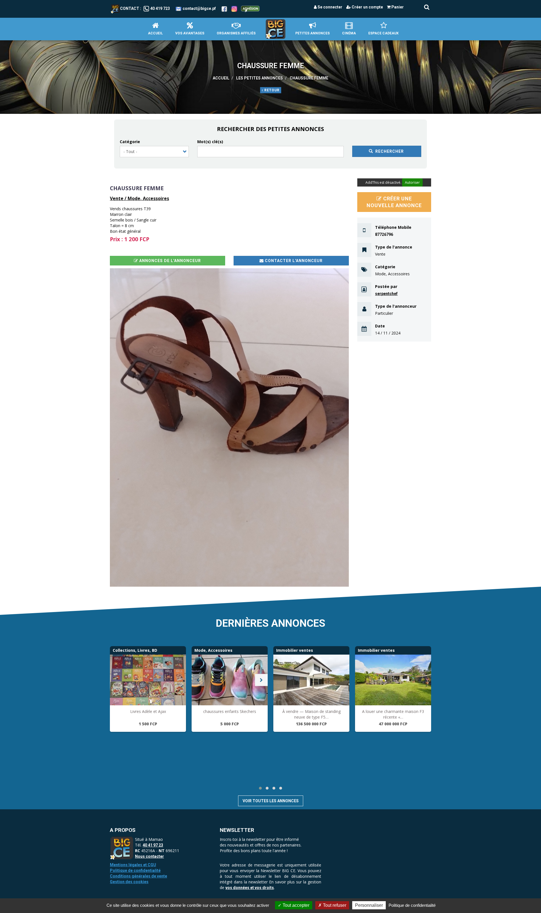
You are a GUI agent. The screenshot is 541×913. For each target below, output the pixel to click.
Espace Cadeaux (383, 33)
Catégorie (130, 141)
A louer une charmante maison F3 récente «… (393, 714)
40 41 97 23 (153, 845)
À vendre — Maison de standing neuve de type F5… (311, 714)
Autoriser (412, 182)
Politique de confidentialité (135, 870)
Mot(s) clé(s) (210, 141)
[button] (229, 427)
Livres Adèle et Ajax (148, 711)
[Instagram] (234, 8)
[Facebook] (224, 8)
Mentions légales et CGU (133, 865)
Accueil (155, 33)
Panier (397, 7)
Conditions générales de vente (138, 876)
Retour (271, 90)
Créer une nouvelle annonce (394, 202)
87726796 (384, 234)
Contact (129, 8)
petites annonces (312, 33)
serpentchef (386, 293)
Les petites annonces (259, 78)
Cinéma (349, 33)
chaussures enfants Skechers (229, 711)
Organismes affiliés (236, 33)
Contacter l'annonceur (293, 260)
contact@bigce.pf (199, 8)
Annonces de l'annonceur (169, 260)
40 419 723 (160, 8)
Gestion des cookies (129, 881)
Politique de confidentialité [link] (412, 905)
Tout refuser (334, 905)
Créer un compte (367, 7)
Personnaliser (369, 905)
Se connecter (329, 7)
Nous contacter (149, 856)
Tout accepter (295, 905)
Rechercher (389, 151)
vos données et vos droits (249, 887)
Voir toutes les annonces (271, 801)
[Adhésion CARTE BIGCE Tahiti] (250, 8)
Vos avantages (189, 33)
